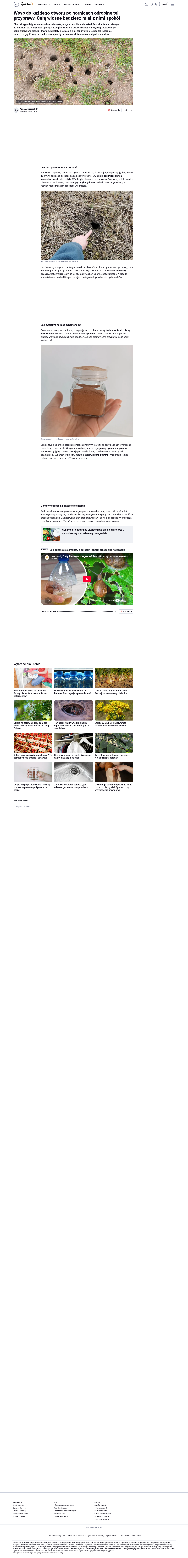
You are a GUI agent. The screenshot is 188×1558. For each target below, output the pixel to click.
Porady (98, 4)
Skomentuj (115, 110)
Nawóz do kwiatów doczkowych (65, 1511)
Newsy (88, 4)
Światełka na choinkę (102, 1516)
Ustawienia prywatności (130, 1535)
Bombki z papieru (19, 1516)
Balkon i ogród (71, 4)
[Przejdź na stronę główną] (16, 6)
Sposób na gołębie (101, 1505)
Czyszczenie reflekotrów (103, 1514)
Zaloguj (164, 4)
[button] (154, 4)
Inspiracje (43, 4)
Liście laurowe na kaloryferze (64, 1505)
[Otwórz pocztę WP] (147, 4)
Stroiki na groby (18, 1505)
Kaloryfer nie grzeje (60, 1508)
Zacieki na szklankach (61, 1516)
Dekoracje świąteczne (20, 1514)
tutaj (61, 1553)
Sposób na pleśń (59, 1514)
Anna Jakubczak (27, 109)
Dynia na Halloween (20, 1508)
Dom (56, 4)
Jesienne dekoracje (19, 1511)
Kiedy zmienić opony (102, 1519)
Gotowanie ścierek (101, 1508)
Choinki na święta (101, 1511)
